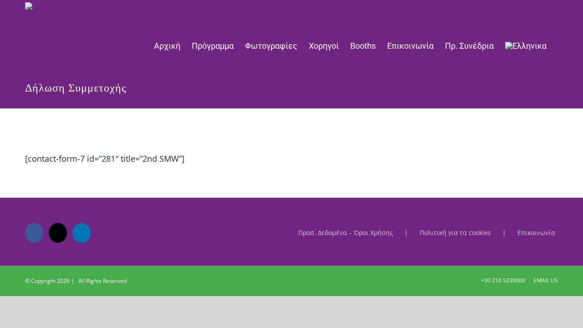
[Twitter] (58, 233)
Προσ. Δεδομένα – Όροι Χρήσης (345, 232)
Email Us (544, 280)
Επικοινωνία (536, 232)
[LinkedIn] (81, 233)
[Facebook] (34, 233)
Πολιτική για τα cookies (455, 232)
